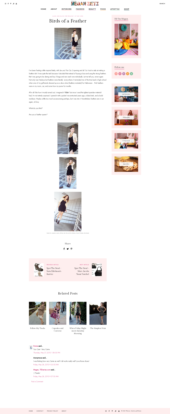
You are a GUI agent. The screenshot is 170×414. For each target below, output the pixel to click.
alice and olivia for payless (62, 16)
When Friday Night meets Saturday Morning (77, 331)
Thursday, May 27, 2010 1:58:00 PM (46, 352)
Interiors (67, 9)
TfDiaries (128, 411)
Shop (126, 9)
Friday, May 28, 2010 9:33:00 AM (46, 364)
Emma (35, 346)
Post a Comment (37, 381)
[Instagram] (119, 73)
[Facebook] (116, 73)
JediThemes (138, 411)
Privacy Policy (52, 411)
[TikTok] (127, 73)
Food (103, 9)
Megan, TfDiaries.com (41, 369)
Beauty (92, 9)
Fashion (80, 9)
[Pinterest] (123, 73)
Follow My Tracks (37, 328)
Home (43, 9)
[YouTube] (131, 73)
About (54, 9)
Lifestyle (115, 9)
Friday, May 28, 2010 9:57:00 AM (46, 376)
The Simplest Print (98, 328)
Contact (39, 411)
